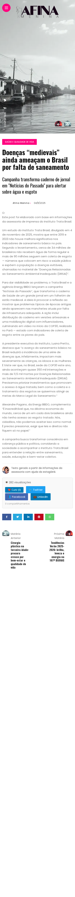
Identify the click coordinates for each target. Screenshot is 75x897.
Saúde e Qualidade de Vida (19, 141)
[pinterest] (5, 83)
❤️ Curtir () (14, 490)
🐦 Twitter (36, 490)
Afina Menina (21, 203)
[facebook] (5, 108)
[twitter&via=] (5, 100)
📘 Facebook (16, 497)
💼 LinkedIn (40, 497)
